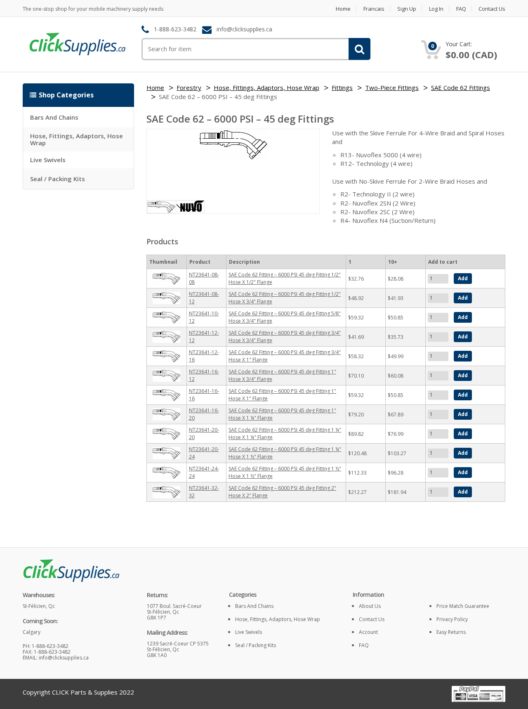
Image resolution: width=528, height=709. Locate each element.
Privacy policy (452, 619)
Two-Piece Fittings (392, 87)
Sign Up (406, 9)
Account (368, 632)
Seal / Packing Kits (57, 179)
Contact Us (491, 9)
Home (343, 9)
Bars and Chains (54, 117)
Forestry (189, 87)
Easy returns (451, 632)
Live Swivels (48, 160)
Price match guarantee (462, 606)
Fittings (342, 87)
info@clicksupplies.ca (244, 29)
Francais (373, 9)
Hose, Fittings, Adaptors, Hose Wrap (76, 139)
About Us (370, 606)
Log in (436, 9)
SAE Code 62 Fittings (460, 87)
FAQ (461, 9)
